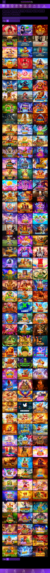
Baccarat (29, 11)
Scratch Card (7, 14)
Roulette (41, 11)
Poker (35, 11)
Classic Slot (14, 11)
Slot (8, 11)
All (4, 11)
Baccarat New (15, 14)
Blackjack (22, 11)
